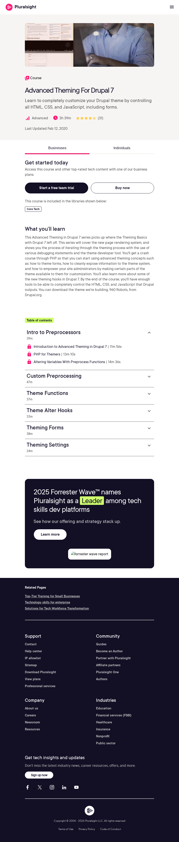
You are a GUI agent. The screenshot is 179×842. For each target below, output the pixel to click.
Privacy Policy (87, 829)
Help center (33, 651)
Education (103, 708)
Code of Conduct (110, 829)
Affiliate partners (108, 665)
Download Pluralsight (40, 672)
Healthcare (104, 722)
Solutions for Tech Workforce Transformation (57, 608)
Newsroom (32, 722)
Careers (30, 715)
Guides (101, 644)
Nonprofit (103, 736)
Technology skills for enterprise (47, 602)
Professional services (40, 686)
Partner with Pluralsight (113, 658)
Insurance (103, 729)
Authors (101, 679)
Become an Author (109, 651)
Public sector (105, 743)
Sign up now (39, 775)
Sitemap (31, 665)
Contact (31, 644)
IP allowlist (33, 658)
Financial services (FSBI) (113, 715)
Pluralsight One (107, 672)
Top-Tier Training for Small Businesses (52, 596)
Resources (32, 729)
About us (31, 708)
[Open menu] (172, 7)
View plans (33, 679)
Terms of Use (65, 829)
